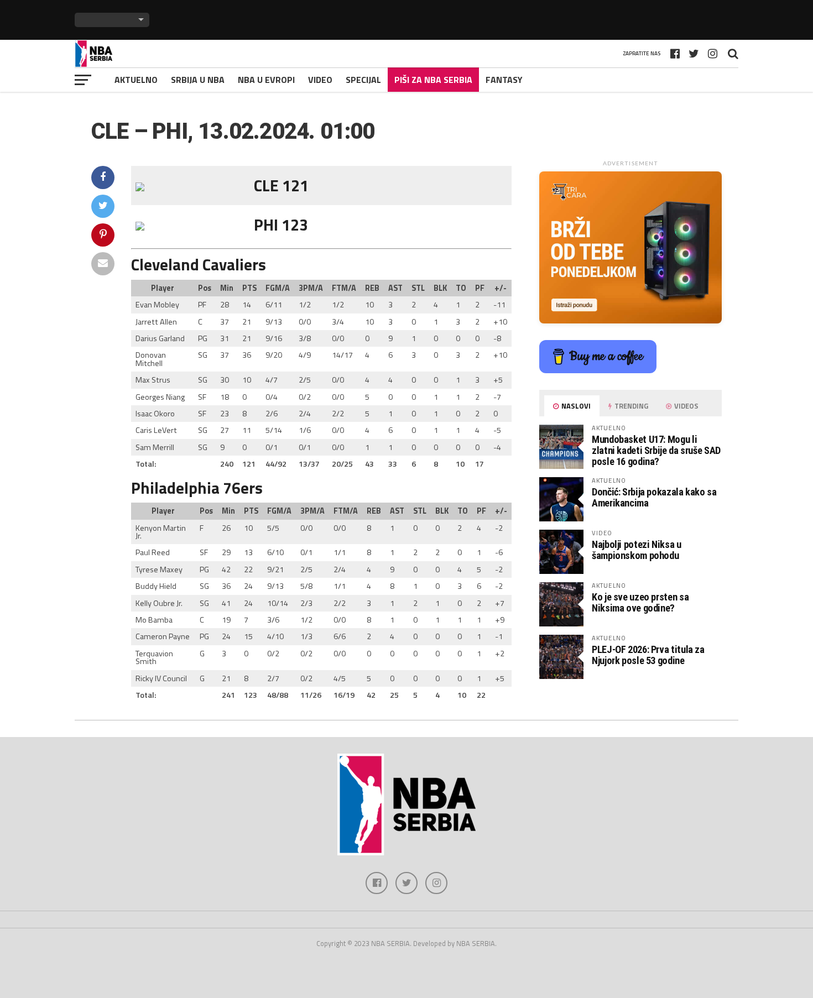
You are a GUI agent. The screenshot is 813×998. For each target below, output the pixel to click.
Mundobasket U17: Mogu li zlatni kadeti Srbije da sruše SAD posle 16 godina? (656, 450)
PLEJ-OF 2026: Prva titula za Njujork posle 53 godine (648, 655)
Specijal (363, 79)
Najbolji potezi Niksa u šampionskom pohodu (636, 550)
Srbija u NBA (198, 79)
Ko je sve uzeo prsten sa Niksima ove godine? (640, 602)
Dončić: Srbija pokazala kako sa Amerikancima (654, 497)
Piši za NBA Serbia (433, 79)
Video (320, 79)
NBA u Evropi (266, 79)
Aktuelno (136, 79)
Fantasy (504, 79)
